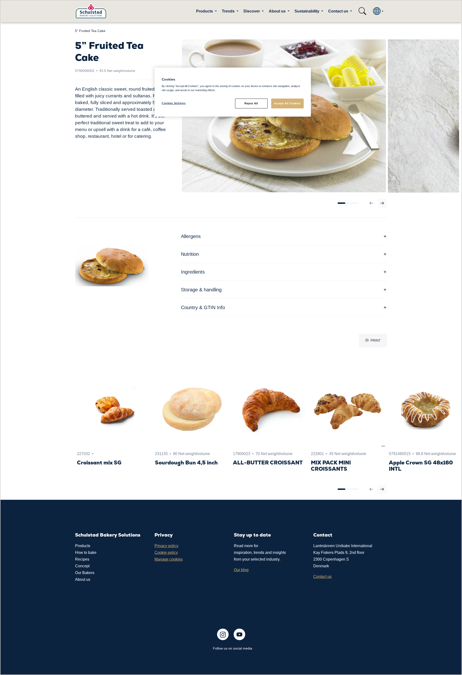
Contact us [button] (338, 11)
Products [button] (205, 11)
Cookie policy (166, 552)
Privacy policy (166, 546)
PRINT (376, 340)
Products (82, 546)
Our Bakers (84, 573)
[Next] (382, 203)
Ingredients (193, 272)
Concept (82, 566)
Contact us (322, 577)
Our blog (241, 570)
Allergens (191, 236)
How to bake (85, 552)
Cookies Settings (174, 103)
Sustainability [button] (307, 11)
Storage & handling (201, 289)
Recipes (82, 559)
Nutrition (190, 254)
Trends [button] (229, 11)
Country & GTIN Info (203, 307)
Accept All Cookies (287, 103)
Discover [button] (252, 11)
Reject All (251, 103)
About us (82, 579)
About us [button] (278, 11)
